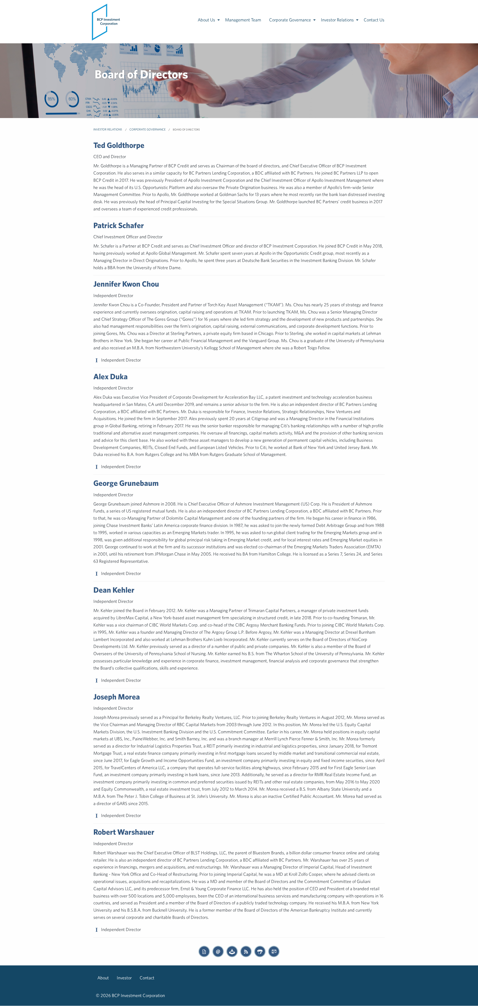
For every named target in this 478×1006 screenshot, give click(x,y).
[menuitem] (106, 21)
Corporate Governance (290, 19)
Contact (147, 977)
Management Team (243, 19)
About (103, 977)
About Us (206, 19)
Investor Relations (337, 19)
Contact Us (374, 19)
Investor (124, 977)
